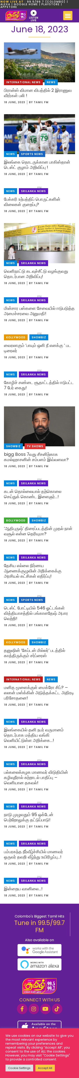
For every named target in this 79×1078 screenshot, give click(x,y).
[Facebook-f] (22, 1009)
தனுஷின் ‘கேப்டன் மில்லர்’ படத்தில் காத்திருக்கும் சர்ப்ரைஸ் (34, 653)
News (51, 82)
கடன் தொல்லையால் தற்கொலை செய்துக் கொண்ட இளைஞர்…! (32, 494)
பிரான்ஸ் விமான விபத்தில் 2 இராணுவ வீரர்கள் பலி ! (38, 93)
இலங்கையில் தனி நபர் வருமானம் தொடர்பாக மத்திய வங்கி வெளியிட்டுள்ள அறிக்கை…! (34, 735)
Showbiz (39, 337)
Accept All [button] (45, 1068)
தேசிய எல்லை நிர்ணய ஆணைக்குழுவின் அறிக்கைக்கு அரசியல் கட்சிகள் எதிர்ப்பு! (32, 570)
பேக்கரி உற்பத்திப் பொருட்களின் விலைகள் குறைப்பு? (32, 201)
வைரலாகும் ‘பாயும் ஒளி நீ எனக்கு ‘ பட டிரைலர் (37, 348)
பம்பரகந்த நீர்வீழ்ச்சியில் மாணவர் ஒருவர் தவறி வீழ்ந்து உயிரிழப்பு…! (33, 854)
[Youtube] (45, 1009)
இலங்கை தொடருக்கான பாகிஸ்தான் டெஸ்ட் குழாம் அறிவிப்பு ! (37, 164)
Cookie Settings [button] (19, 1068)
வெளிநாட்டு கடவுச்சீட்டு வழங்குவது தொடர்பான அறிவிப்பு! (36, 273)
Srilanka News (33, 191)
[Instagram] (34, 1009)
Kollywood (15, 337)
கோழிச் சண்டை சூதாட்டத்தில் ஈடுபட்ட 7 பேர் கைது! (39, 385)
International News (23, 82)
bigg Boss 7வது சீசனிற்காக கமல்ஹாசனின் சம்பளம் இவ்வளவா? (36, 457)
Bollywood (15, 520)
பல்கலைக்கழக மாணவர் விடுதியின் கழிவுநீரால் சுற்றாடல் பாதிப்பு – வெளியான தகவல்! (36, 777)
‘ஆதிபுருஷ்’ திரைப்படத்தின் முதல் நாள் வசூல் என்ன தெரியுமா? (38, 531)
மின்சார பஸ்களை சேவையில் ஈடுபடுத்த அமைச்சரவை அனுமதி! (39, 311)
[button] (67, 15)
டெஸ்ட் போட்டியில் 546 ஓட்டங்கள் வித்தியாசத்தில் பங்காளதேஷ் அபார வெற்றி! (36, 613)
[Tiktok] (57, 1009)
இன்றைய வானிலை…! (23, 889)
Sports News (32, 154)
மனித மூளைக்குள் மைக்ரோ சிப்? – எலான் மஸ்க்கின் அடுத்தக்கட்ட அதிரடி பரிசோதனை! (39, 692)
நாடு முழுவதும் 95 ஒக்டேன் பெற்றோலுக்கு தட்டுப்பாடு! (28, 817)
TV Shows (35, 446)
